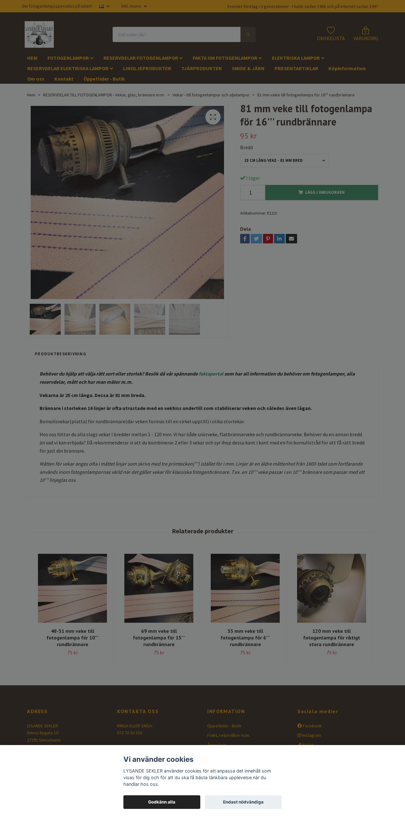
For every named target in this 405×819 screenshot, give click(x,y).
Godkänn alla (161, 801)
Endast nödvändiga (243, 801)
